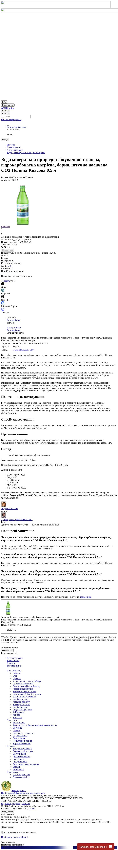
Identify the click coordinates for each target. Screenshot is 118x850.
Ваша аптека (19, 759)
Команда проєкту (21, 702)
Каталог (5, 111)
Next (7, 226)
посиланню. (85, 597)
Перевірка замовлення (24, 733)
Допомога (12, 720)
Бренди (16, 767)
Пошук (5, 140)
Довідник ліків (20, 761)
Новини (17, 673)
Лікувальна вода (15, 150)
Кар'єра (16, 715)
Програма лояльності (23, 683)
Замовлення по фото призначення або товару (35, 725)
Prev (3, 226)
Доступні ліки (19, 754)
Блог (15, 676)
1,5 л (8, 266)
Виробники (18, 769)
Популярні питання (22, 741)
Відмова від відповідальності (15, 803)
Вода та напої (13, 147)
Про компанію (14, 670)
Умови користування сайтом (27, 681)
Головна (11, 144)
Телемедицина (14, 665)
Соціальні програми (22, 709)
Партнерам (12, 772)
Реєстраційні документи (24, 696)
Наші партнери (20, 707)
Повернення (19, 738)
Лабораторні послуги (23, 751)
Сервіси (11, 746)
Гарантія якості (20, 735)
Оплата (16, 730)
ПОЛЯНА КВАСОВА (23, 349)
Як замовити (19, 722)
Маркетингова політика (24, 691)
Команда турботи (21, 704)
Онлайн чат (7, 650)
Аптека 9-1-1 (7, 108)
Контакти (17, 717)
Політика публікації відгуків (27, 694)
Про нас (17, 678)
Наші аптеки (13, 660)
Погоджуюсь (7, 811)
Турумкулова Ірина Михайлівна (17, 519)
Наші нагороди (20, 699)
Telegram (5, 281)
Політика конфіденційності (26, 686)
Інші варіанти (13, 320)
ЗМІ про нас (19, 712)
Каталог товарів (15, 658)
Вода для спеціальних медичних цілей (26, 152)
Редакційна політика (23, 689)
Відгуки (11, 663)
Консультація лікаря (16, 127)
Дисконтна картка (21, 756)
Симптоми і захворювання (26, 764)
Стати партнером (21, 774)
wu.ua (32, 808)
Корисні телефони (22, 743)
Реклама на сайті (21, 777)
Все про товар (14, 327)
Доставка (17, 728)
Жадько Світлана (9, 508)
